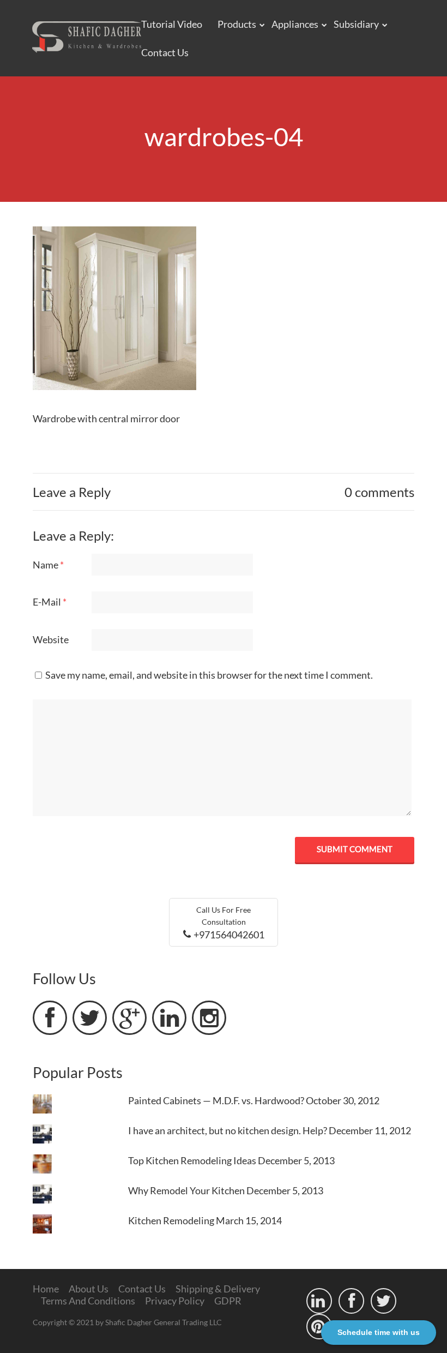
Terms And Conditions (88, 1301)
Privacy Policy (174, 1301)
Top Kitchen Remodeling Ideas (192, 1160)
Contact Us (165, 52)
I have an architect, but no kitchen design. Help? (227, 1130)
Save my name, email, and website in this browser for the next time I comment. (209, 675)
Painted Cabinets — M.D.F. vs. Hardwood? (216, 1100)
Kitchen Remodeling (171, 1220)
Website (51, 639)
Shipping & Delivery (218, 1289)
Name (48, 565)
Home (46, 1289)
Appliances (294, 24)
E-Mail (50, 602)
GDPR (227, 1301)
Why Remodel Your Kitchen (186, 1190)
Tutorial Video (171, 24)
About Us (88, 1289)
